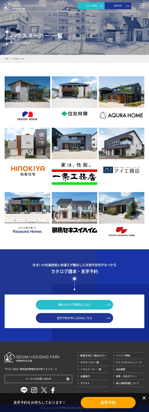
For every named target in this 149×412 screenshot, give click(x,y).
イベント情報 (123, 355)
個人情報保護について (127, 383)
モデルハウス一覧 (89, 362)
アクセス (85, 383)
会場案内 (85, 376)
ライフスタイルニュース (129, 362)
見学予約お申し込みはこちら (74, 318)
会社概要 (120, 369)
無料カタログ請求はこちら (74, 304)
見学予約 (118, 6)
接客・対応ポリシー (126, 376)
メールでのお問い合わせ (38, 379)
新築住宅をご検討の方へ (93, 355)
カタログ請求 (91, 6)
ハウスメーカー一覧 (90, 369)
